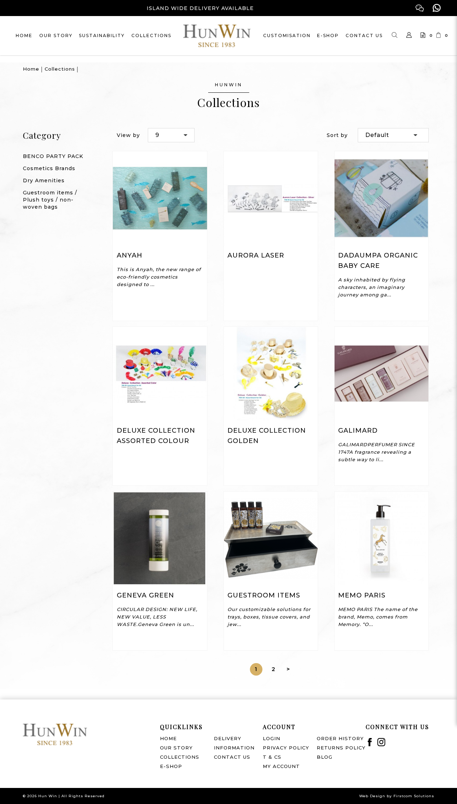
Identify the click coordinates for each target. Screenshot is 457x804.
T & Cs (272, 757)
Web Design (372, 796)
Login (271, 738)
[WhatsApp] (437, 8)
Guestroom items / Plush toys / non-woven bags (50, 199)
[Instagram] (381, 742)
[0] (419, 35)
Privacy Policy (286, 747)
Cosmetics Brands (49, 168)
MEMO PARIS (362, 595)
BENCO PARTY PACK (53, 156)
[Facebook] (370, 742)
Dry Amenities (44, 180)
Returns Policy (341, 747)
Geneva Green (145, 595)
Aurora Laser (255, 255)
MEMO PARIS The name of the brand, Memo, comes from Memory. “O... (378, 616)
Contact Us (232, 757)
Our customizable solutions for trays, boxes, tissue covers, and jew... (269, 616)
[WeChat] (420, 8)
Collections (60, 69)
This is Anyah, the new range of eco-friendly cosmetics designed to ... (159, 276)
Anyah (129, 255)
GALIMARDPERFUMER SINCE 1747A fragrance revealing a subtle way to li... (376, 452)
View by (128, 135)
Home (31, 69)
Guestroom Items (263, 595)
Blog (324, 757)
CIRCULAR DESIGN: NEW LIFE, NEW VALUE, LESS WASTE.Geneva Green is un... (157, 616)
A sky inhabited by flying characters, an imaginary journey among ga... (371, 287)
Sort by (337, 135)
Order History (340, 738)
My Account (281, 766)
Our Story (176, 747)
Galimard (358, 430)
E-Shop (171, 766)
